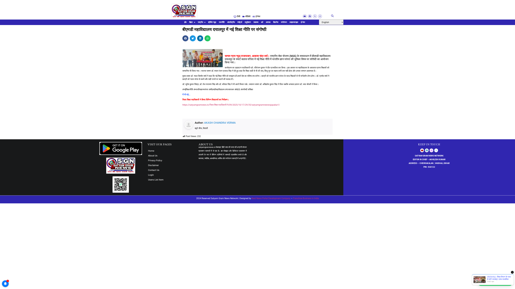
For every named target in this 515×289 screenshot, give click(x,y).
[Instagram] (320, 16)
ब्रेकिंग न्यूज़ (212, 22)
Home (151, 150)
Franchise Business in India (306, 198)
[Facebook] (310, 16)
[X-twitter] (315, 16)
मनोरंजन (284, 22)
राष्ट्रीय (200, 22)
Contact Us (153, 170)
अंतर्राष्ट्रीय (231, 22)
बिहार (191, 22)
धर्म (262, 22)
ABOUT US (205, 144)
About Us (152, 155)
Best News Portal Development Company (271, 198)
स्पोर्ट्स (239, 22)
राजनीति (222, 22)
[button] (332, 16)
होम (185, 22)
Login (151, 175)
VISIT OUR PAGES (160, 144)
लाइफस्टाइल (294, 22)
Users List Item (155, 179)
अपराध (268, 22)
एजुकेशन (248, 22)
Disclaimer (153, 165)
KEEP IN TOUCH (429, 144)
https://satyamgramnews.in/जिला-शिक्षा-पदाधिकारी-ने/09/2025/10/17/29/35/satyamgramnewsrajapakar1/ (231, 105)
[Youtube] (305, 16)
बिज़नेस (275, 22)
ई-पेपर (303, 22)
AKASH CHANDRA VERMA (220, 122)
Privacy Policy (155, 160)
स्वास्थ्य (255, 22)
